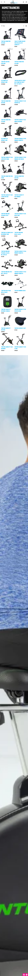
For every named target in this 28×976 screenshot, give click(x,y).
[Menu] (1, 2)
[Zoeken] (4, 2)
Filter (4, 26)
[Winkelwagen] (26, 2)
